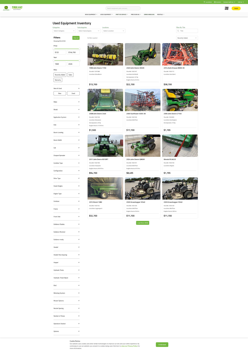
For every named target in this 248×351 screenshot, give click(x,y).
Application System (60, 117)
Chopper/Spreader (59, 155)
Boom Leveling (58, 132)
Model (56, 109)
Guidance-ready (59, 239)
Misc (55, 69)
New (59, 93)
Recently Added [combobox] (182, 38)
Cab (55, 148)
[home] (12, 8)
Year (55, 57)
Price (55, 45)
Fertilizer (56, 201)
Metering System (59, 293)
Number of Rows (59, 316)
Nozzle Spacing (59, 308)
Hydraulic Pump (59, 270)
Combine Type (58, 163)
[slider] (54, 49)
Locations (105, 27)
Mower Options (59, 301)
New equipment (90, 14)
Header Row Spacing (60, 255)
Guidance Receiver (59, 232)
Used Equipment (105, 14)
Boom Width (58, 140)
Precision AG (135, 14)
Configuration (58, 170)
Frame (56, 209)
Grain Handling (149, 14)
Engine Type (58, 193)
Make (55, 102)
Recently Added (60, 75)
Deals (236, 8)
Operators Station (60, 323)
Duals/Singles (58, 186)
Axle (55, 125)
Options (56, 331)
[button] (229, 2)
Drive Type (57, 178)
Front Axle (57, 216)
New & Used (58, 88)
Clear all (76, 38)
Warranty (58, 80)
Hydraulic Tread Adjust (61, 278)
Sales (70, 75)
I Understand (162, 345)
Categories (56, 27)
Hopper (56, 262)
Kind (55, 285)
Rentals (160, 14)
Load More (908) (142, 223)
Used (73, 93)
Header (56, 247)
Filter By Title (180, 27)
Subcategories (82, 27)
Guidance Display (59, 224)
